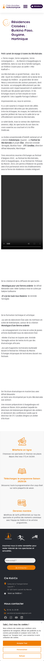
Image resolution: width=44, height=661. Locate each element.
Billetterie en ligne (22, 450)
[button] (25, 6)
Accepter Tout (22, 643)
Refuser (22, 656)
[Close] (41, 622)
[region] (22, 641)
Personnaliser (22, 650)
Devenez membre (22, 511)
